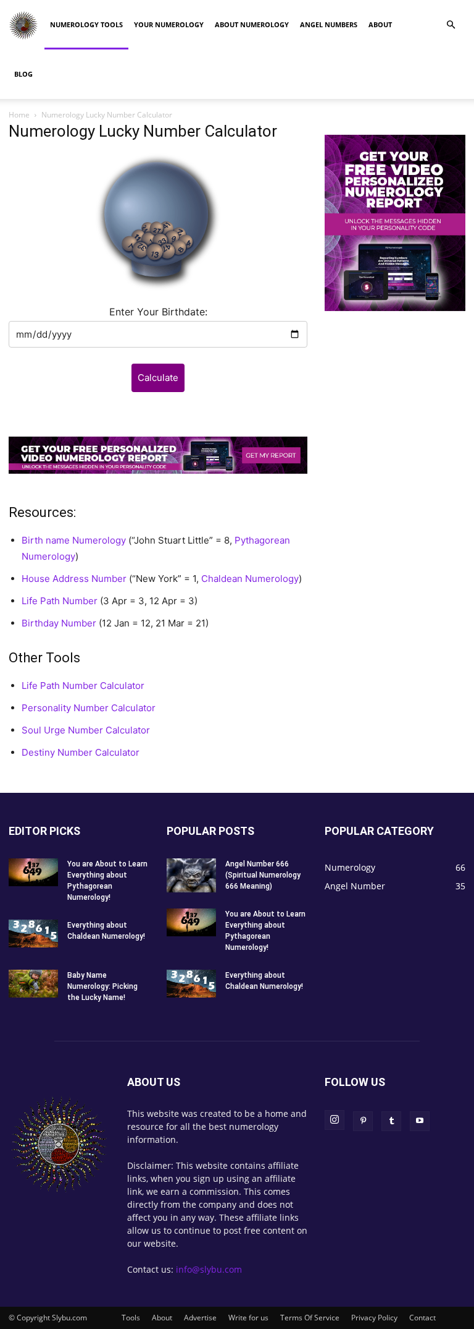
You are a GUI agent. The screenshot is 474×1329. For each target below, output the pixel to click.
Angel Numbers (328, 24)
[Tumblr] (391, 1121)
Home (19, 114)
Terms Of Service (309, 1317)
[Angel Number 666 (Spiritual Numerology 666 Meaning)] (191, 875)
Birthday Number (59, 623)
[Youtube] (420, 1121)
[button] (450, 25)
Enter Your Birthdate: (158, 312)
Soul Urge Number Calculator (86, 730)
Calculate (158, 377)
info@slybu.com (209, 1269)
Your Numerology (169, 24)
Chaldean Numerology (250, 578)
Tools (131, 1317)
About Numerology (252, 24)
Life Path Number (60, 601)
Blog (23, 74)
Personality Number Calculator (89, 708)
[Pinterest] (363, 1121)
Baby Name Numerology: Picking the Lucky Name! (102, 986)
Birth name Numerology (74, 540)
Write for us (248, 1317)
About (380, 24)
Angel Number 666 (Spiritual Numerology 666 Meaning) (263, 875)
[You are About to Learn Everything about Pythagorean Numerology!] (33, 872)
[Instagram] (334, 1120)
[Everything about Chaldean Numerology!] (33, 933)
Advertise (200, 1317)
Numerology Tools (86, 24)
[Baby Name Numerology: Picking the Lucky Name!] (33, 984)
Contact (422, 1317)
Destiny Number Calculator (80, 752)
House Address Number (74, 578)
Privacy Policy (374, 1317)
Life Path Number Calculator (83, 685)
